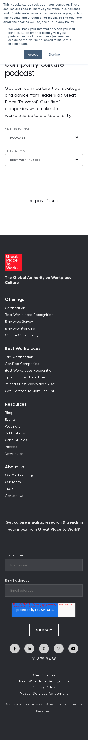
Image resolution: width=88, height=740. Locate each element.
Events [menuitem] (10, 419)
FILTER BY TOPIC (16, 151)
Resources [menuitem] (16, 404)
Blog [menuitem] (8, 413)
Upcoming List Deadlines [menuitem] (25, 377)
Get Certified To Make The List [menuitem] (29, 391)
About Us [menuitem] (14, 467)
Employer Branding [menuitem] (20, 328)
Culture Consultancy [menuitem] (21, 335)
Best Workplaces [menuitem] (23, 348)
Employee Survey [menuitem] (19, 321)
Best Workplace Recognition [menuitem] (44, 681)
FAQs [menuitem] (9, 489)
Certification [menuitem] (15, 308)
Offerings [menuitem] (14, 299)
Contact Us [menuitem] (14, 496)
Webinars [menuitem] (12, 426)
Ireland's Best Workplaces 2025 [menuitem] (30, 384)
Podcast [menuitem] (12, 447)
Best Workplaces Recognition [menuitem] (29, 315)
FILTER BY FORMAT (17, 128)
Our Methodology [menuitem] (19, 475)
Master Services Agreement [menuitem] (44, 693)
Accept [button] (33, 54)
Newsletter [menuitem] (14, 453)
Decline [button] (54, 54)
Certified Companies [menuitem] (22, 364)
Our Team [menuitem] (13, 482)
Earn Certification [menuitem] (19, 357)
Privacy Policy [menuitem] (44, 687)
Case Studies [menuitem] (16, 440)
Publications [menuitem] (15, 433)
